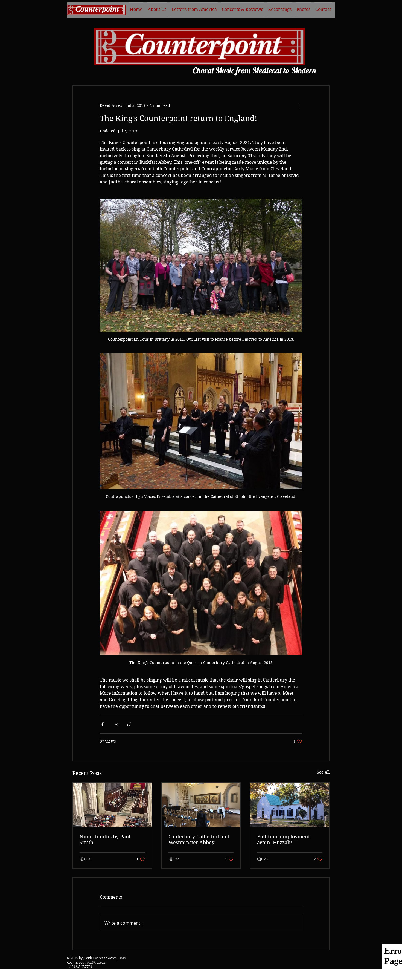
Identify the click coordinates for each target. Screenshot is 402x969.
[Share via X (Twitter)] (115, 724)
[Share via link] (129, 724)
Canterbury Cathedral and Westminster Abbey (198, 839)
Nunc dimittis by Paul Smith (105, 839)
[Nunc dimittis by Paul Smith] (112, 805)
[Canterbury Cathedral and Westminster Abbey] (201, 805)
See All (323, 772)
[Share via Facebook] (102, 724)
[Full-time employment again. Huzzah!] (289, 805)
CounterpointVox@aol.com (86, 962)
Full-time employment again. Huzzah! (283, 839)
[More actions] (299, 105)
